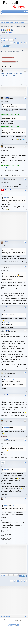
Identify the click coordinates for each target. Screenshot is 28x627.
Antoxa (6, 104)
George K (6, 394)
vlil (4, 178)
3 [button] (16, 43)
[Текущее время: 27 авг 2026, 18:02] (26, 22)
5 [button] (19, 43)
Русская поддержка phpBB (14, 621)
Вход (2, 13)
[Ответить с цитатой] (25, 71)
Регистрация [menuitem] (27, 12)
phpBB (11, 619)
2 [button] (14, 43)
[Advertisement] (14, 18)
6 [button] (21, 43)
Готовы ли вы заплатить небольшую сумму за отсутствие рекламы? (13, 37)
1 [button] (12, 43)
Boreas (7, 330)
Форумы (1, 12)
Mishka (5, 306)
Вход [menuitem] (25, 12)
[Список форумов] (14, 5)
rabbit (6, 497)
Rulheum (6, 241)
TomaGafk (6, 266)
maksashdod (7, 97)
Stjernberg (7, 69)
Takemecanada (8, 189)
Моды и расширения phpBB (14, 624)
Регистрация (8, 13)
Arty (9, 620)
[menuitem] (12, 625)
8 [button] (24, 43)
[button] (8, 43)
